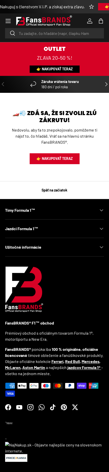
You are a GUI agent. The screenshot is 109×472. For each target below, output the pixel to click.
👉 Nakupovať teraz (55, 69)
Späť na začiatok (54, 190)
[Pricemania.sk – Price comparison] (16, 457)
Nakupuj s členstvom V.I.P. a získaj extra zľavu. (42, 6)
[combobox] (54, 33)
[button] (100, 21)
